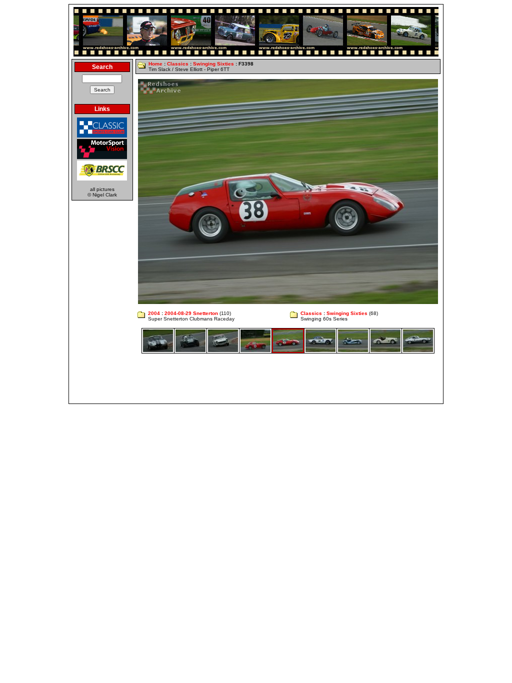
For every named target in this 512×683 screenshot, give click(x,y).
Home (155, 63)
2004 (154, 313)
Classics (177, 63)
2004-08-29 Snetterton (191, 313)
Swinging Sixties (213, 63)
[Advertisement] (256, 378)
